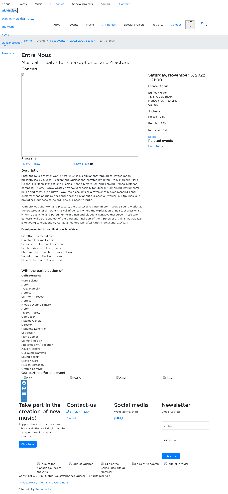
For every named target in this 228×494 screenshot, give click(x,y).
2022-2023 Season (82, 40)
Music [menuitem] (38, 4)
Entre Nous (155, 146)
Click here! (28, 444)
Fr (202, 23)
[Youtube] (118, 418)
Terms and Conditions (54, 482)
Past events (57, 40)
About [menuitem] (57, 24)
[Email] (114, 393)
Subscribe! (170, 456)
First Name (169, 426)
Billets (152, 136)
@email (71, 418)
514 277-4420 (79, 411)
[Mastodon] (114, 388)
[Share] (114, 399)
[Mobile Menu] (205, 25)
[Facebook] (114, 383)
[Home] (33, 24)
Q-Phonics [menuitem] (57, 4)
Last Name (169, 440)
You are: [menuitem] (106, 4)
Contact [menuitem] (124, 4)
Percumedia (43, 489)
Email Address (171, 411)
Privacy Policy (28, 482)
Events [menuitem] (22, 4)
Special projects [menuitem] (82, 4)
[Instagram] (121, 418)
